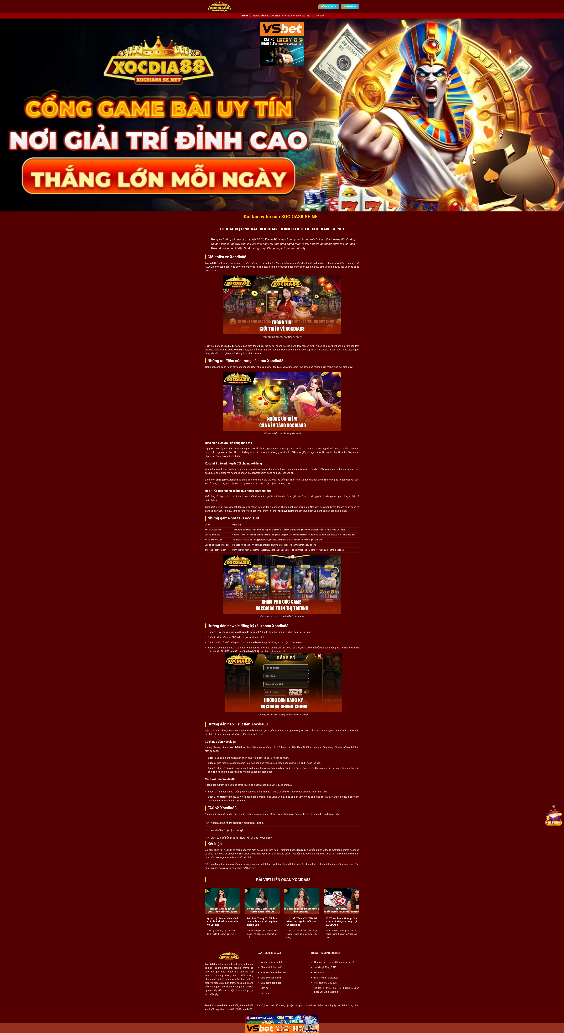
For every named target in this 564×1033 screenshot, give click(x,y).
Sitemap (265, 993)
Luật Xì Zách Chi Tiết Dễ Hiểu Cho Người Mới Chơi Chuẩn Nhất (301, 921)
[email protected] (329, 977)
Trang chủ (245, 16)
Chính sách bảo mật (271, 967)
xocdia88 (333, 962)
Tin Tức (320, 16)
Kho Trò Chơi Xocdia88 (293, 16)
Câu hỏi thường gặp (271, 982)
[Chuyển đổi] (208, 823)
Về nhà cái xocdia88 (271, 962)
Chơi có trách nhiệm (271, 977)
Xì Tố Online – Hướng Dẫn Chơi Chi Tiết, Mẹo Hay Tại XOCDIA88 (341, 921)
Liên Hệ (310, 16)
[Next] (359, 916)
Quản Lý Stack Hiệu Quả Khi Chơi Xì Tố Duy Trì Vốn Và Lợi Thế (222, 921)
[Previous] (204, 916)
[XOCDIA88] (219, 6)
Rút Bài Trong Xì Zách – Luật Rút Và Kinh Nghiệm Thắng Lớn (262, 921)
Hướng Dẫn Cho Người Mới (266, 16)
